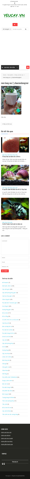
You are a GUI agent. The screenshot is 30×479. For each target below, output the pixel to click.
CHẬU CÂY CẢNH (6, 357)
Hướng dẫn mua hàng (6, 441)
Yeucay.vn (15, 461)
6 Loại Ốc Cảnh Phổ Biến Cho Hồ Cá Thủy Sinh (14, 189)
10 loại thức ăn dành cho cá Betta (11, 156)
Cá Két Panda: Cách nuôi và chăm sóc (12, 224)
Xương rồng (5, 350)
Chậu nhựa (5, 370)
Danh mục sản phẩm (9, 67)
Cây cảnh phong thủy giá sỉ (9, 292)
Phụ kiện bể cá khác (7, 330)
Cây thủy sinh (5, 323)
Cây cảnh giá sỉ (6, 289)
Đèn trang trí (5, 394)
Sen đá (4, 346)
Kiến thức (4, 155)
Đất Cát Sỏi (5, 384)
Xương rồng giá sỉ (6, 309)
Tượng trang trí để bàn (8, 397)
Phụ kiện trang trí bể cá (8, 333)
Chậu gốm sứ (5, 367)
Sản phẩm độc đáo (7, 390)
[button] (27, 67)
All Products (5, 282)
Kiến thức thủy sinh (12, 155)
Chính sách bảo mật (6, 432)
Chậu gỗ (4, 363)
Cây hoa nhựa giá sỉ (7, 296)
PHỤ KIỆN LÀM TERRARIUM (9, 377)
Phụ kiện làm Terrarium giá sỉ (9, 303)
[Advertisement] (15, 49)
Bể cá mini (5, 313)
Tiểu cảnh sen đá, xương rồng (10, 414)
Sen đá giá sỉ (5, 306)
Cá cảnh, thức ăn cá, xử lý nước (10, 319)
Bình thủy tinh (5, 360)
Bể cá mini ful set (6, 407)
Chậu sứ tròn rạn (7, 124)
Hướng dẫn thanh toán (7, 444)
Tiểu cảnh (4, 404)
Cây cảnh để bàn (6, 411)
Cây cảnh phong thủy (7, 343)
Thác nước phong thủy (8, 401)
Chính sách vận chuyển (7, 438)
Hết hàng (4, 374)
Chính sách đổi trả (5, 435)
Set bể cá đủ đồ (6, 336)
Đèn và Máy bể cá (7, 326)
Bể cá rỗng (5, 316)
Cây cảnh (4, 340)
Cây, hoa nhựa (6, 353)
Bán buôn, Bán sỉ (6, 286)
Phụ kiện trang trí (6, 387)
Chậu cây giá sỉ (6, 299)
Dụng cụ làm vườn (7, 380)
